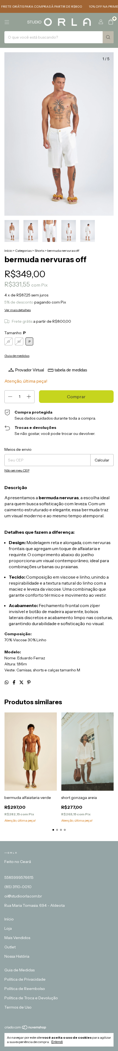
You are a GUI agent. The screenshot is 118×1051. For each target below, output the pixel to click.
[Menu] (6, 22)
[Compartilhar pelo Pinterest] (29, 682)
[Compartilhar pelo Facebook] (14, 682)
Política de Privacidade (25, 979)
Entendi (57, 1042)
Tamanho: (15, 332)
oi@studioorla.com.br (23, 896)
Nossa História (16, 956)
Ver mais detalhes (17, 310)
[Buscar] (108, 37)
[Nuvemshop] (25, 1028)
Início (8, 251)
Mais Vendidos (17, 937)
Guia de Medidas (19, 970)
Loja (8, 928)
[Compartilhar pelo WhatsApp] (7, 682)
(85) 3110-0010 (18, 886)
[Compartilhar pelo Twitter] (21, 682)
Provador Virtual (29, 370)
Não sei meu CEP (16, 470)
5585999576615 (18, 877)
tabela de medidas (71, 370)
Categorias (23, 251)
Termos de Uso (18, 1007)
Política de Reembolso (24, 988)
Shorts (39, 251)
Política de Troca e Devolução (31, 997)
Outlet (10, 947)
